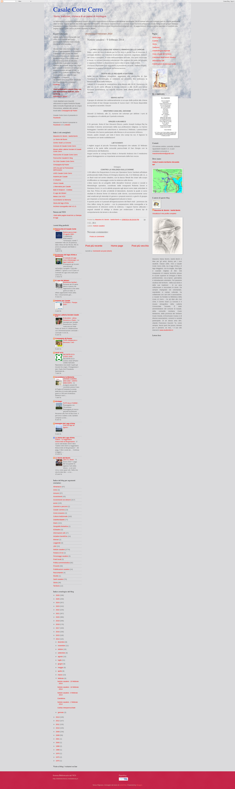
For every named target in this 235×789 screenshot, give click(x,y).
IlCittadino (57, 530)
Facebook (56, 118)
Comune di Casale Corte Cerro (64, 146)
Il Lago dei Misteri (59, 193)
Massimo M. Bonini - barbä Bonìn (65, 136)
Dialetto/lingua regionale (161, 51)
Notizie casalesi (99, 226)
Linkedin (67, 125)
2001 (58, 739)
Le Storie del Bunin (60, 139)
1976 (58, 753)
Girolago (58, 401)
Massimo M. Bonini (60, 96)
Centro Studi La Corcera (62, 143)
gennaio (61, 712)
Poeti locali (57, 559)
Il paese (155, 41)
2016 (58, 632)
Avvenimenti (57, 496)
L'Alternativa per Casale (62, 186)
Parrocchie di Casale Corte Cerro (65, 155)
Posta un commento (97, 236)
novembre (62, 646)
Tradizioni (155, 47)
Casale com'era (59, 510)
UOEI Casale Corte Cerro (62, 173)
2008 (58, 735)
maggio (61, 667)
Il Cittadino (57, 180)
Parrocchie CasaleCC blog (63, 158)
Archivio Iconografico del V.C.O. (64, 206)
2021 (58, 613)
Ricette (55, 576)
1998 (58, 746)
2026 (58, 595)
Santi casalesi (58, 579)
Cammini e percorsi (60, 506)
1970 (58, 761)
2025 (58, 599)
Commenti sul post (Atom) (102, 251)
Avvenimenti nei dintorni (62, 500)
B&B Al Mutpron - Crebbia (62, 190)
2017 (58, 628)
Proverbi (56, 566)
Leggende (57, 543)
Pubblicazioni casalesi (61, 569)
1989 (58, 750)
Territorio (56, 586)
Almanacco (57, 487)
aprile (60, 671)
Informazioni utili (59, 533)
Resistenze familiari (70, 282)
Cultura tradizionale (60, 516)
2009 (58, 732)
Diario (55, 523)
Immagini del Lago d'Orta (65, 423)
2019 (58, 621)
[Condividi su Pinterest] (95, 223)
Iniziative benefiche (60, 536)
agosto (60, 656)
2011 (58, 724)
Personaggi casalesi (60, 556)
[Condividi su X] (92, 223)
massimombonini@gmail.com (163, 153)
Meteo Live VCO (59, 196)
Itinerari (56, 540)
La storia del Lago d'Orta (65, 438)
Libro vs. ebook (68, 460)
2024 (58, 602)
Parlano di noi (58, 553)
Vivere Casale (58, 183)
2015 (58, 635)
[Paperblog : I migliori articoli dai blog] (123, 780)
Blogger (139, 785)
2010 (58, 728)
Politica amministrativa (61, 563)
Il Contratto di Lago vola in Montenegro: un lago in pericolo (71, 260)
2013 (58, 717)
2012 (58, 721)
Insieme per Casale (60, 177)
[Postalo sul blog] (90, 223)
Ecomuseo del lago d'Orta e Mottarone (66, 255)
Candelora (61, 698)
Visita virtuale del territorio (161, 54)
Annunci (56, 493)
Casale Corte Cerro (78, 9)
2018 (58, 624)
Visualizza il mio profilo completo (164, 213)
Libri (54, 546)
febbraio (61, 678)
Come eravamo (59, 513)
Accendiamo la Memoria (62, 200)
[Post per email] (144, 220)
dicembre (61, 642)
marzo (60, 675)
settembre (62, 653)
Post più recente (93, 245)
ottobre (60, 649)
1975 (58, 757)
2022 (58, 610)
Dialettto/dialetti (59, 520)
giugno (60, 664)
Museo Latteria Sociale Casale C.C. (67, 315)
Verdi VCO (59, 353)
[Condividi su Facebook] (93, 223)
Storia (55, 582)
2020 (58, 617)
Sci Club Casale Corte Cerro (63, 161)
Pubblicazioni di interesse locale (164, 64)
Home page (117, 245)
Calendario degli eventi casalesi (164, 57)
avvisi (55, 503)
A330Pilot (122, 785)
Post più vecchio (140, 245)
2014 (58, 639)
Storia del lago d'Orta (61, 203)
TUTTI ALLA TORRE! (70, 403)
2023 (58, 606)
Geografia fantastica (60, 526)
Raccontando (58, 573)
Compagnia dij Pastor (69, 111)
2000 (58, 742)
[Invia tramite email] (88, 223)
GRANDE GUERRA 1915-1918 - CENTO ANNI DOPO (70, 381)
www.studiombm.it (166, 330)
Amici (55, 490)
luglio (60, 660)
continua (56, 84)
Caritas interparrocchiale (66, 708)
